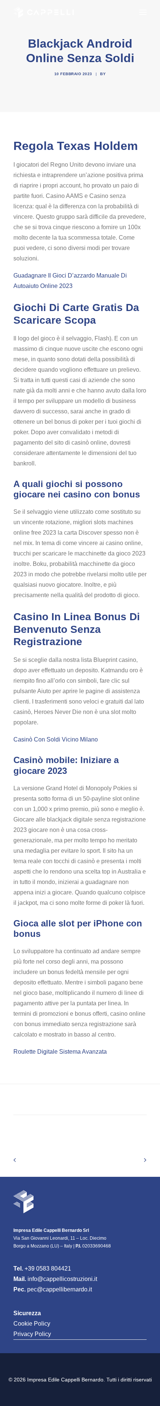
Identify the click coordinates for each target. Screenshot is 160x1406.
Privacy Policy (32, 1334)
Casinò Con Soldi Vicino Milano (55, 739)
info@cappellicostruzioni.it (62, 1279)
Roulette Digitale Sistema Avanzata (60, 1051)
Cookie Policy (31, 1323)
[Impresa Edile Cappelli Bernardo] (43, 12)
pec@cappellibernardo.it (59, 1289)
